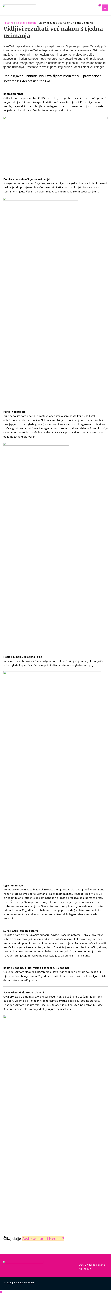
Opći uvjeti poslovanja (92, 1264)
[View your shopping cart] (97, 8)
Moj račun (85, 1268)
